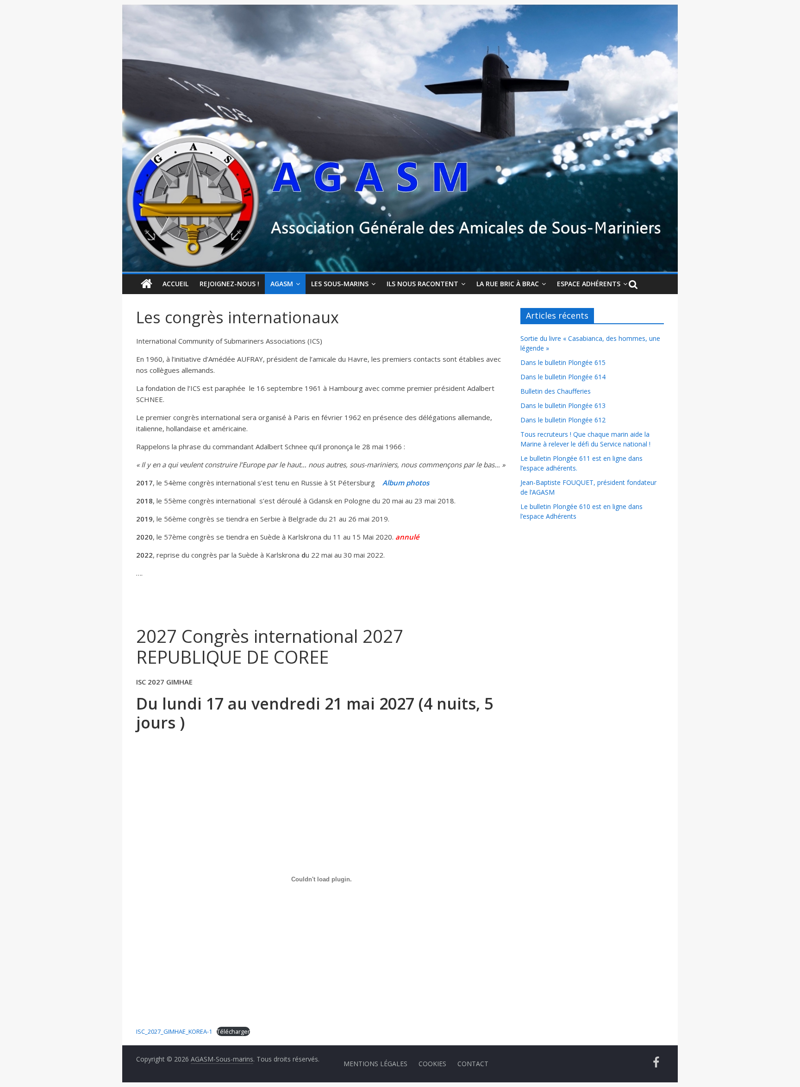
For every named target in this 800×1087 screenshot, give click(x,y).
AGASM (281, 283)
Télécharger (233, 1031)
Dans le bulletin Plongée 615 (563, 362)
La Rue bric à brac (507, 283)
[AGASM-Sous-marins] (400, 10)
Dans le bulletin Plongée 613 (563, 405)
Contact (472, 1063)
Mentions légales (375, 1063)
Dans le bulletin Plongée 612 (563, 419)
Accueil (175, 283)
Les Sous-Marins (340, 283)
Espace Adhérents (588, 283)
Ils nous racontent (422, 283)
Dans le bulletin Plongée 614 (563, 376)
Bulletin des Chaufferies (555, 391)
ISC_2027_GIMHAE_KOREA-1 (174, 1031)
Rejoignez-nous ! (229, 283)
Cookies (432, 1063)
